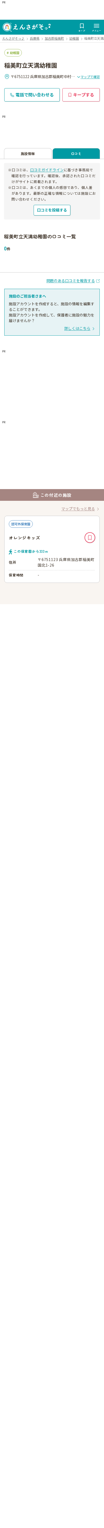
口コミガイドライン (47, 169)
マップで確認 (90, 76)
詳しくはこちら (77, 328)
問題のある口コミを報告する (70, 280)
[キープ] (90, 537)
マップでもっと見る (78, 508)
